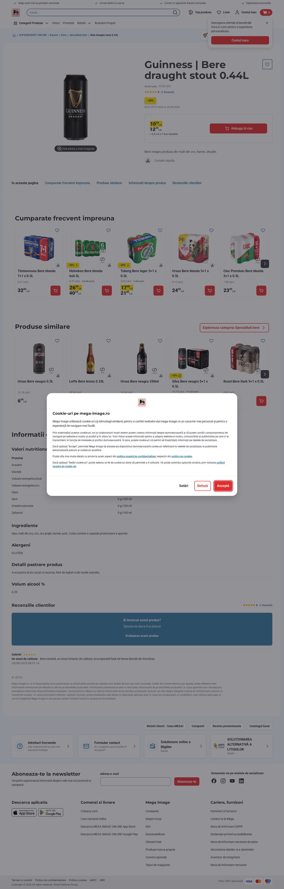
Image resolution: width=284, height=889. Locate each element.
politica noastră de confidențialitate (136, 456)
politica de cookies (182, 456)
